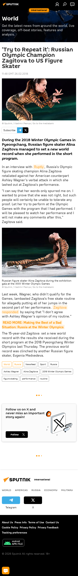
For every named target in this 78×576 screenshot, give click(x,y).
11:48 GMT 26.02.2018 (15, 73)
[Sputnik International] (11, 5)
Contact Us (52, 522)
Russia (17, 364)
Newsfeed (31, 364)
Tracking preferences (14, 532)
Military (67, 490)
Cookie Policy (10, 527)
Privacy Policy (28, 527)
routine (43, 378)
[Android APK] (13, 543)
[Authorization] (57, 4)
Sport (43, 364)
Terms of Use (36, 522)
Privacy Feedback (48, 527)
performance (28, 378)
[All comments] (5, 570)
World (7, 364)
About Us (7, 522)
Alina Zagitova (30, 371)
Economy (50, 490)
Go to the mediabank (43, 123)
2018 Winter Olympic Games (56, 371)
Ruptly (39, 167)
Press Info (21, 522)
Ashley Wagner (11, 371)
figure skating (11, 378)
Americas (21, 490)
